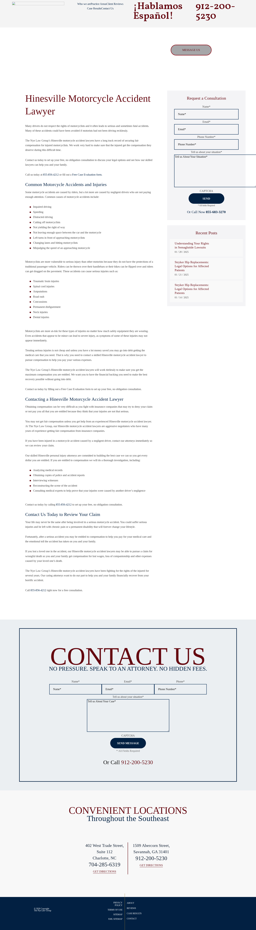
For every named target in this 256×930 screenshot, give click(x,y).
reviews (131, 908)
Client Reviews (114, 3)
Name (206, 106)
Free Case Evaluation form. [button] (87, 174)
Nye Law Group (44, 910)
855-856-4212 (51, 174)
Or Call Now (206, 212)
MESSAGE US (191, 49)
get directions (104, 871)
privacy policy (117, 903)
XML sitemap (115, 919)
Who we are (84, 3)
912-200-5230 (137, 762)
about (130, 903)
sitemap (117, 914)
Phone (180, 681)
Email (206, 121)
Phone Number (206, 136)
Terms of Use (115, 910)
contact (132, 918)
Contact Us (107, 8)
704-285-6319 (104, 864)
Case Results (94, 8)
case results (134, 913)
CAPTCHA (206, 190)
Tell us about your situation (206, 152)
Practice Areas (98, 3)
